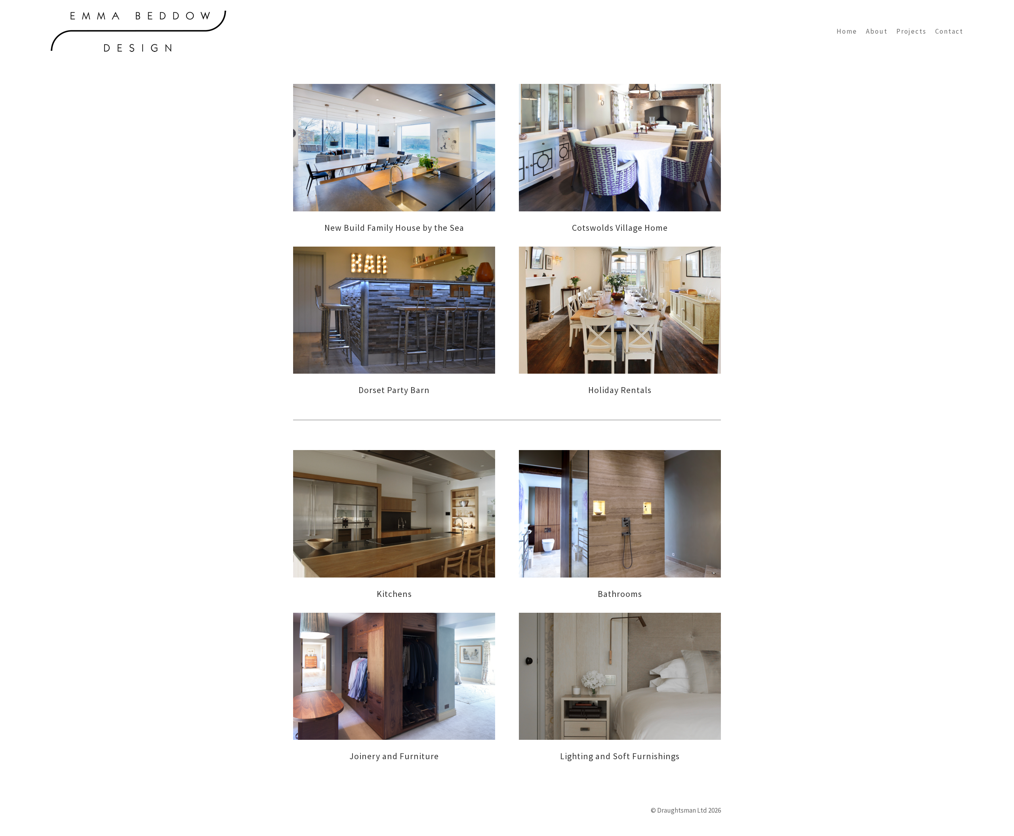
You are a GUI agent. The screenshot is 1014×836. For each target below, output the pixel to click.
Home (847, 31)
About (877, 31)
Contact (949, 31)
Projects (911, 31)
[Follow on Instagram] (300, 806)
